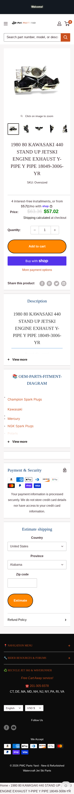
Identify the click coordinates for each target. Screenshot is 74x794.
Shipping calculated (36, 217)
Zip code (22, 574)
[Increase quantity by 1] (55, 230)
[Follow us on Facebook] (6, 727)
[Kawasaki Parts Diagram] (37, 395)
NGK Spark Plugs (21, 426)
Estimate (20, 600)
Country (37, 537)
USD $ (31, 708)
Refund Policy (17, 619)
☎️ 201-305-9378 (37, 685)
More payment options (37, 269)
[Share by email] (63, 283)
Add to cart (37, 246)
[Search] (65, 37)
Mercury (14, 419)
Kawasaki (15, 409)
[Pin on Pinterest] (49, 283)
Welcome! (37, 6)
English (10, 708)
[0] (67, 23)
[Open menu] (6, 23)
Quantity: (14, 230)
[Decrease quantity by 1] (35, 230)
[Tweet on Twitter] (56, 283)
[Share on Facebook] (42, 283)
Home (4, 785)
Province (37, 556)
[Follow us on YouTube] (13, 727)
